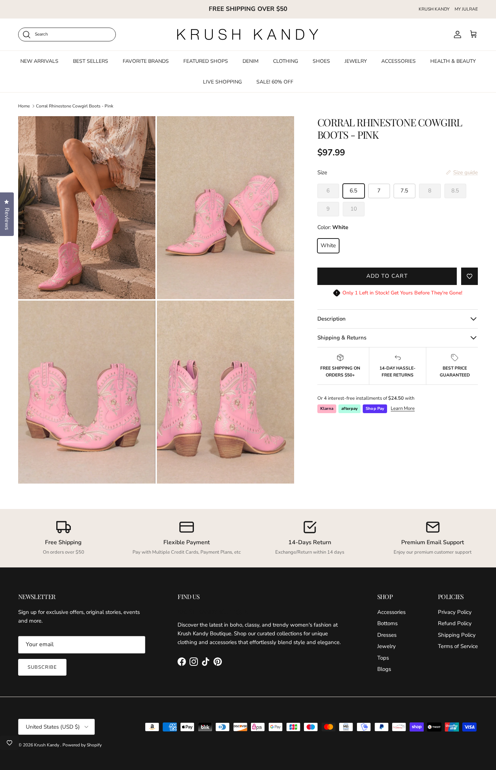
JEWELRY (356, 60)
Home (24, 106)
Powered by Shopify (82, 745)
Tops (383, 657)
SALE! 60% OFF (274, 81)
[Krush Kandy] (248, 34)
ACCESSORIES (398, 60)
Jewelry (386, 646)
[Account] (456, 34)
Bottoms (387, 623)
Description (331, 318)
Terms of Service (458, 646)
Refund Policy (455, 623)
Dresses (387, 635)
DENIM (251, 60)
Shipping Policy (457, 635)
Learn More (403, 408)
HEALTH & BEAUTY (453, 60)
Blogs (384, 669)
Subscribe (42, 667)
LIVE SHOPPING (222, 81)
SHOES (321, 60)
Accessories (391, 612)
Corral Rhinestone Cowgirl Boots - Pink (74, 106)
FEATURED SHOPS (205, 60)
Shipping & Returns (341, 337)
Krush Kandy (47, 745)
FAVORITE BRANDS (146, 60)
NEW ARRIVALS (39, 60)
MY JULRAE (466, 9)
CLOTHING (285, 60)
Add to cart (387, 276)
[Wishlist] (9, 743)
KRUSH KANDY (434, 9)
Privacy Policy (455, 612)
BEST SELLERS (90, 60)
